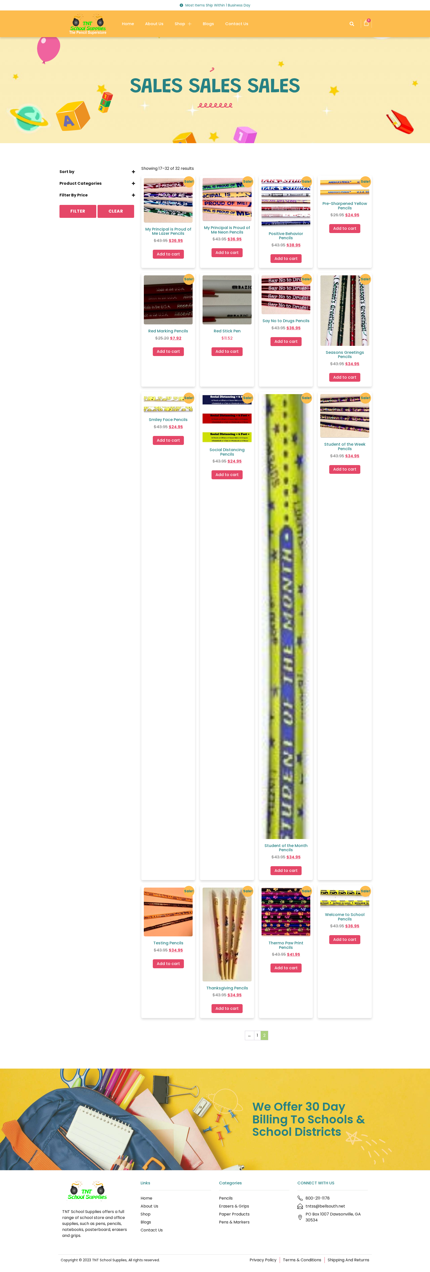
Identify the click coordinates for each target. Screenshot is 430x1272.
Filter (77, 211)
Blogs (208, 24)
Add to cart (168, 254)
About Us (154, 24)
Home (128, 24)
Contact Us (236, 24)
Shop (180, 24)
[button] (352, 24)
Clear (115, 211)
